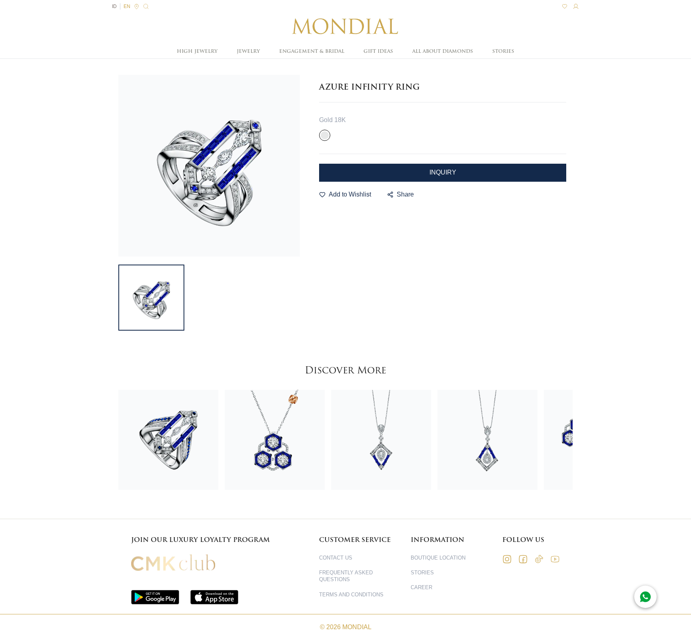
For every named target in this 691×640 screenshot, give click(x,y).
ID (114, 6)
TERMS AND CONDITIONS (351, 595)
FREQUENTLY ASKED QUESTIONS (346, 576)
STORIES (503, 51)
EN (127, 6)
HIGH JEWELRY (197, 51)
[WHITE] (324, 135)
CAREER (421, 587)
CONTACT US (335, 558)
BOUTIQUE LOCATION (438, 558)
